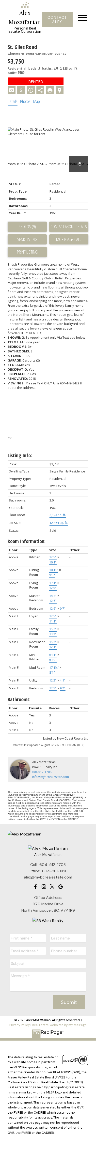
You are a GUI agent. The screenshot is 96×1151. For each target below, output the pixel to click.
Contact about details (68, 226)
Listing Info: (20, 455)
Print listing (27, 252)
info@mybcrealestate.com (50, 777)
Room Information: (27, 541)
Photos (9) (27, 226)
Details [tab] (12, 101)
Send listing (27, 239)
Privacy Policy (19, 1025)
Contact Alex (57, 19)
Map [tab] (36, 101)
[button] (57, 19)
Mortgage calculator (68, 239)
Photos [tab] (25, 101)
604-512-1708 (41, 772)
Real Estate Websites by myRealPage (59, 1025)
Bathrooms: (19, 699)
